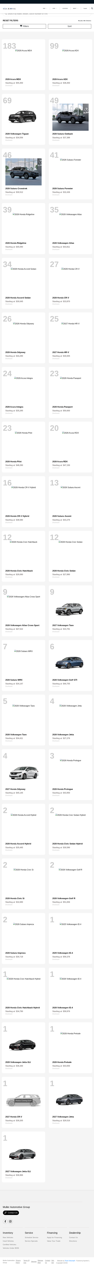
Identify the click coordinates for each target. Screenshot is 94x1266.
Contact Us (12, 1213)
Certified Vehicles (9, 1244)
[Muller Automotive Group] (9, 8)
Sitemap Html (40, 1262)
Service (29, 1232)
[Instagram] (10, 1221)
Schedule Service (31, 1237)
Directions (73, 1241)
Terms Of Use (26, 1262)
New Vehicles (8, 1237)
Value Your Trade (53, 1241)
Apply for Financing (54, 1237)
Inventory (8, 1232)
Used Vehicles (8, 1241)
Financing (52, 1232)
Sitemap (34, 1261)
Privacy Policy (18, 1262)
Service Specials (31, 1241)
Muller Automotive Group (9, 1262)
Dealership (75, 1232)
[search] (92, 8)
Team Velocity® (70, 1261)
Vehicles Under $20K (11, 1248)
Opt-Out (52, 1262)
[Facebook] (5, 1221)
